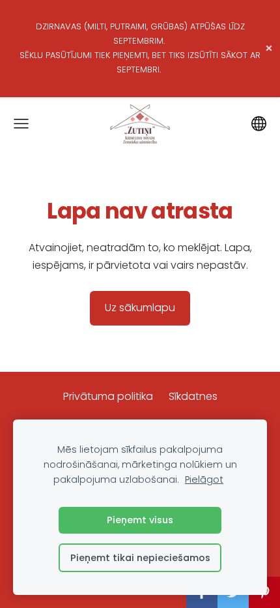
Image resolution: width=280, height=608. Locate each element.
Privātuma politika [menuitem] (108, 396)
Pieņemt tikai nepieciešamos (140, 557)
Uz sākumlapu (140, 307)
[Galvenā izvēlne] (21, 124)
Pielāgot (204, 479)
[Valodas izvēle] (259, 124)
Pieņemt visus (140, 519)
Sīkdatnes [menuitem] (193, 396)
